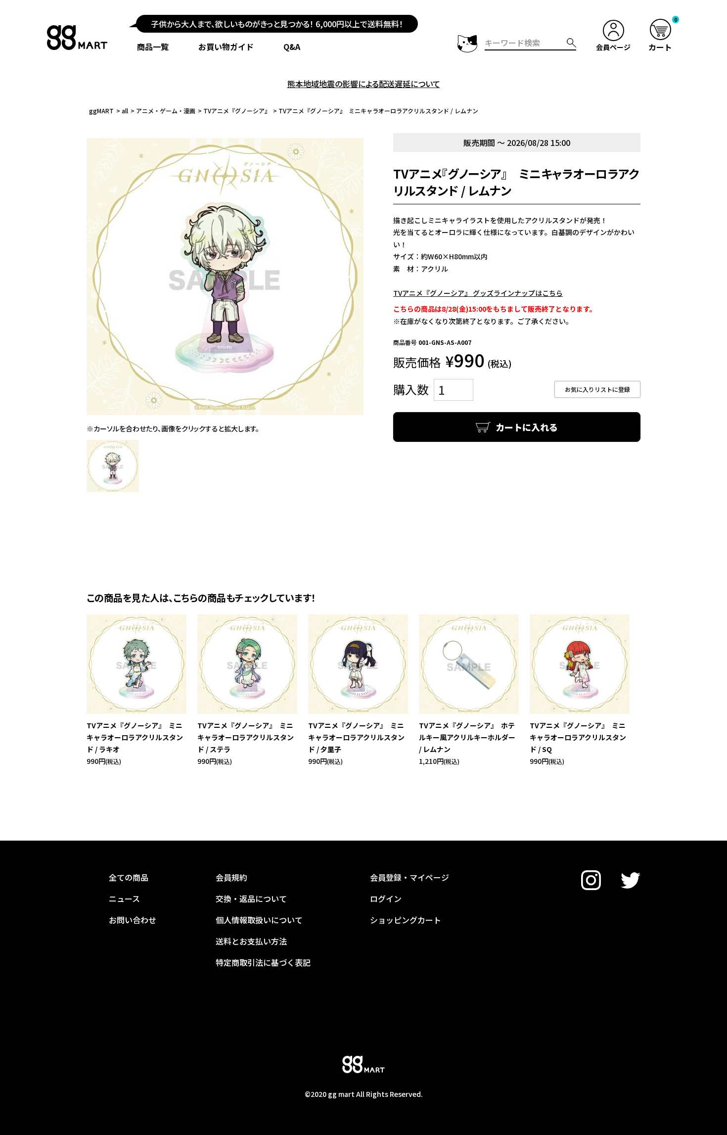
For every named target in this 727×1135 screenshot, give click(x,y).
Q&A (291, 46)
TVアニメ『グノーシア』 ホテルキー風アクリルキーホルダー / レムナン (467, 737)
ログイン (386, 898)
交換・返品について (251, 898)
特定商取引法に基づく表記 (263, 962)
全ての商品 (128, 877)
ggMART (101, 110)
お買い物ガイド (226, 46)
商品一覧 (153, 46)
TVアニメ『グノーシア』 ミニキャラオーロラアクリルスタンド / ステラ (245, 737)
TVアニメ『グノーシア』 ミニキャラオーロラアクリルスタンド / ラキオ (135, 737)
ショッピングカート (405, 920)
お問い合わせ (132, 920)
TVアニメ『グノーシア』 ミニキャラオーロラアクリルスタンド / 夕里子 (356, 737)
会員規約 (231, 877)
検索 (571, 42)
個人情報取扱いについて (259, 920)
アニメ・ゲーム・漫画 (165, 110)
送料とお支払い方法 (251, 941)
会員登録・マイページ (409, 877)
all (125, 110)
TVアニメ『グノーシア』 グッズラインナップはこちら (478, 293)
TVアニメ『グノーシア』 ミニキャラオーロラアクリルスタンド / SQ (578, 737)
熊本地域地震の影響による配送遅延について (363, 84)
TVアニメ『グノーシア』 (237, 110)
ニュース (124, 898)
